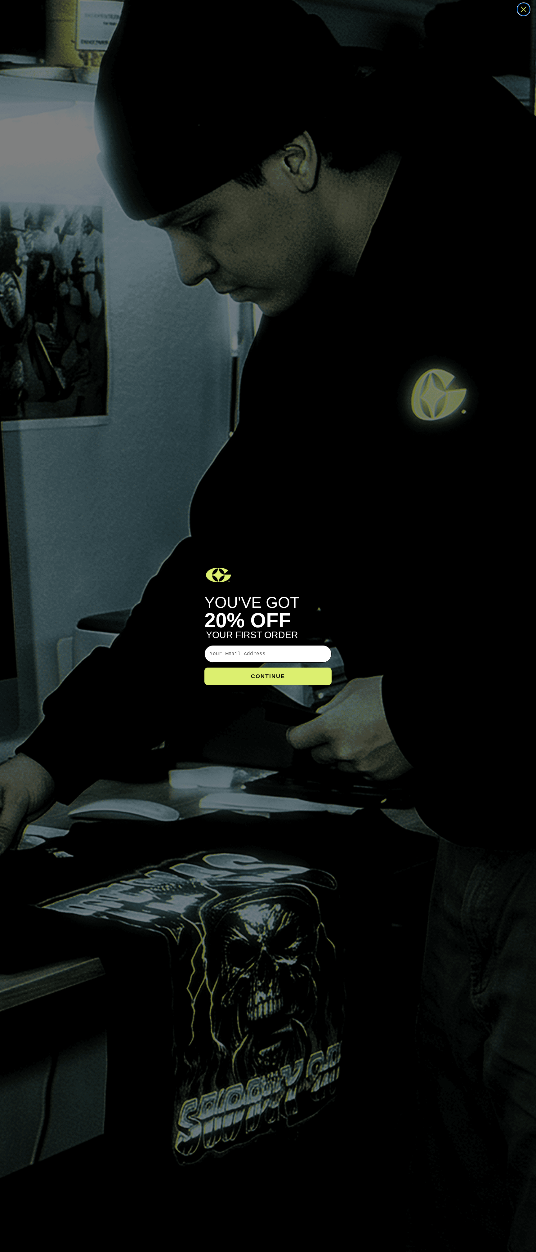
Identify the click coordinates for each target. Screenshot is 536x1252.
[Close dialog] (523, 9)
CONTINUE (268, 676)
